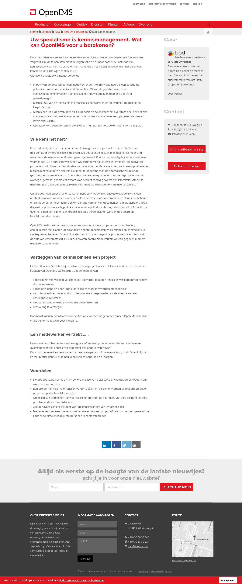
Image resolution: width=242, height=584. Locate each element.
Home (34, 31)
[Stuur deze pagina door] (136, 447)
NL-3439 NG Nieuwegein (141, 528)
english (197, 3)
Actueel (129, 24)
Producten (42, 24)
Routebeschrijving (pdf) (184, 560)
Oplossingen (63, 24)
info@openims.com (183, 134)
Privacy (168, 571)
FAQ (57, 31)
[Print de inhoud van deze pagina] (208, 32)
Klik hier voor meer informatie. (81, 580)
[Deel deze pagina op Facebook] (116, 447)
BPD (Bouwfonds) (179, 61)
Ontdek (81, 24)
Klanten (113, 24)
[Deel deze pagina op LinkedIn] (106, 447)
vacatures (139, 3)
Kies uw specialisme (76, 31)
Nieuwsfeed (157, 571)
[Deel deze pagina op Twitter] (126, 447)
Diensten (97, 24)
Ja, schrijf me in (176, 487)
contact (184, 3)
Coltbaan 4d (134, 523)
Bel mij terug (188, 166)
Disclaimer (143, 571)
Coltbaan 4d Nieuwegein (186, 124)
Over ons (145, 24)
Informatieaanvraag (186, 149)
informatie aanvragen (162, 3)
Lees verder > (176, 93)
